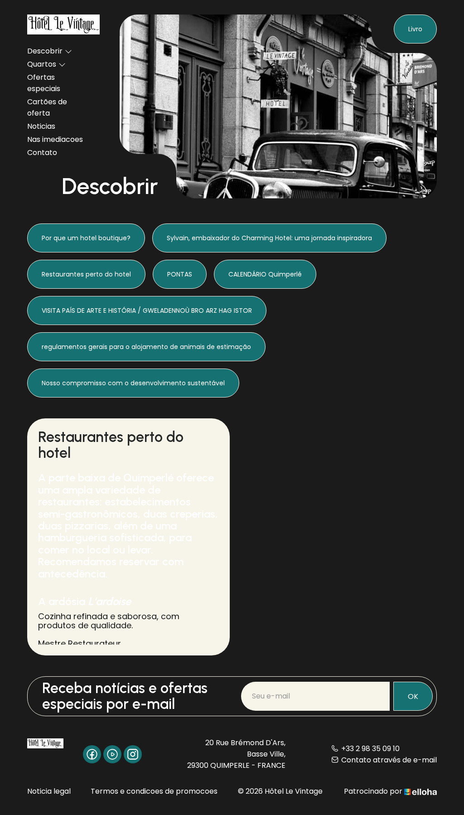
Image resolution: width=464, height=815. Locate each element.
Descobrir (45, 51)
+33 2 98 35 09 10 (370, 748)
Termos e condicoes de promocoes (154, 791)
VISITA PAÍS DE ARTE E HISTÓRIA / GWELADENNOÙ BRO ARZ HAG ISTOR (147, 310)
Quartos (41, 64)
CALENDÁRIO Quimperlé (265, 274)
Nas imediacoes (55, 139)
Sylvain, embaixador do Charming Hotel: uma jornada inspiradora (269, 238)
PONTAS (179, 274)
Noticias (41, 126)
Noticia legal (49, 791)
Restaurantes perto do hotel (86, 274)
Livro (415, 29)
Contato (42, 152)
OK (413, 696)
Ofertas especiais (43, 83)
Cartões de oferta (47, 107)
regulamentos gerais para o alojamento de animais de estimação (146, 346)
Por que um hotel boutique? (86, 238)
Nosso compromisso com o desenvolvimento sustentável (133, 383)
